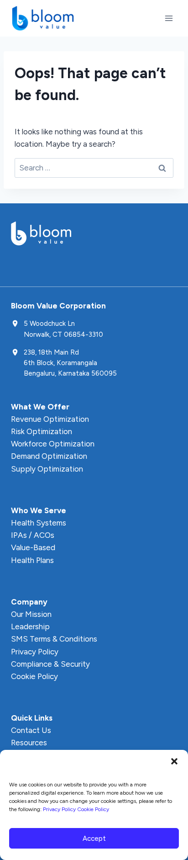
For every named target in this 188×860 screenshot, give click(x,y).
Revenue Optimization (50, 419)
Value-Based (33, 547)
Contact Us (31, 730)
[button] (174, 761)
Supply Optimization (47, 468)
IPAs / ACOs (32, 535)
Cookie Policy (93, 809)
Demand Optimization (49, 456)
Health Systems (38, 522)
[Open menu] (168, 18)
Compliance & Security (50, 664)
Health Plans (32, 560)
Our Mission (31, 614)
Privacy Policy (59, 809)
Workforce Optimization (52, 443)
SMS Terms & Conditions (54, 638)
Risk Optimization (41, 431)
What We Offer (40, 406)
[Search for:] (94, 167)
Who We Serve (38, 510)
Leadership (30, 626)
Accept (94, 838)
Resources (29, 742)
